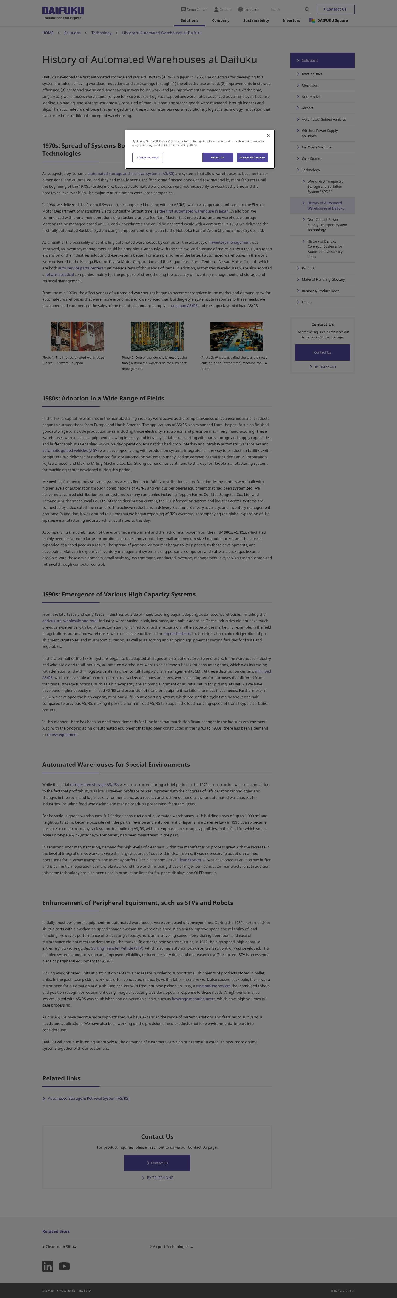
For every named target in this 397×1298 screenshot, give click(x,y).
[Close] (268, 135)
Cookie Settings (148, 157)
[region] (200, 149)
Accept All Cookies (252, 157)
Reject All (217, 157)
